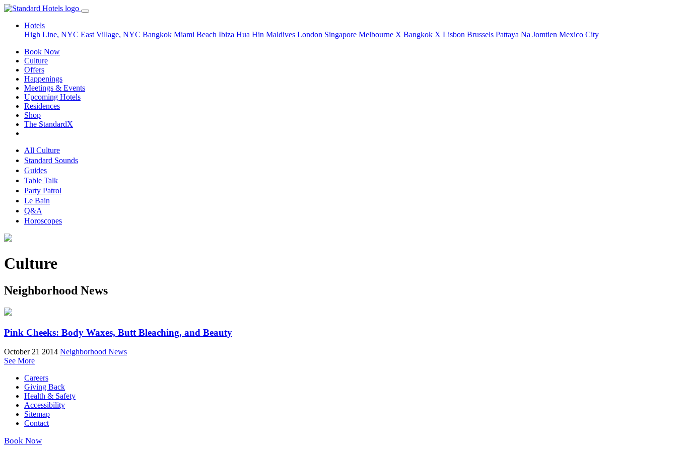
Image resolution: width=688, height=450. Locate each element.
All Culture (42, 150)
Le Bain (37, 200)
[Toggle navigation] (85, 11)
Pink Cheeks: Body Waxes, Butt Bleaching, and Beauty (118, 332)
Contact (36, 423)
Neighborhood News (93, 351)
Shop (32, 115)
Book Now (42, 51)
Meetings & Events (54, 88)
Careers (36, 377)
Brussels (480, 34)
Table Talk (41, 180)
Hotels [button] (34, 25)
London (310, 34)
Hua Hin (250, 34)
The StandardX (48, 124)
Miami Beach (196, 34)
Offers (34, 69)
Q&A (33, 210)
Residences (42, 106)
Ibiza (226, 34)
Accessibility (44, 405)
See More (19, 360)
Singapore (340, 34)
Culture (36, 60)
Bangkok (157, 34)
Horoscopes (43, 220)
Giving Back (44, 387)
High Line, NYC (51, 34)
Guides (35, 170)
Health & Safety (50, 396)
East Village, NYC (111, 34)
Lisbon (454, 34)
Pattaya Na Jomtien (526, 34)
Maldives (280, 34)
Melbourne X (380, 34)
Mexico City (579, 34)
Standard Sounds (51, 160)
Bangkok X (422, 34)
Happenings (43, 78)
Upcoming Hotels (52, 97)
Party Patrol (42, 190)
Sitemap (37, 414)
